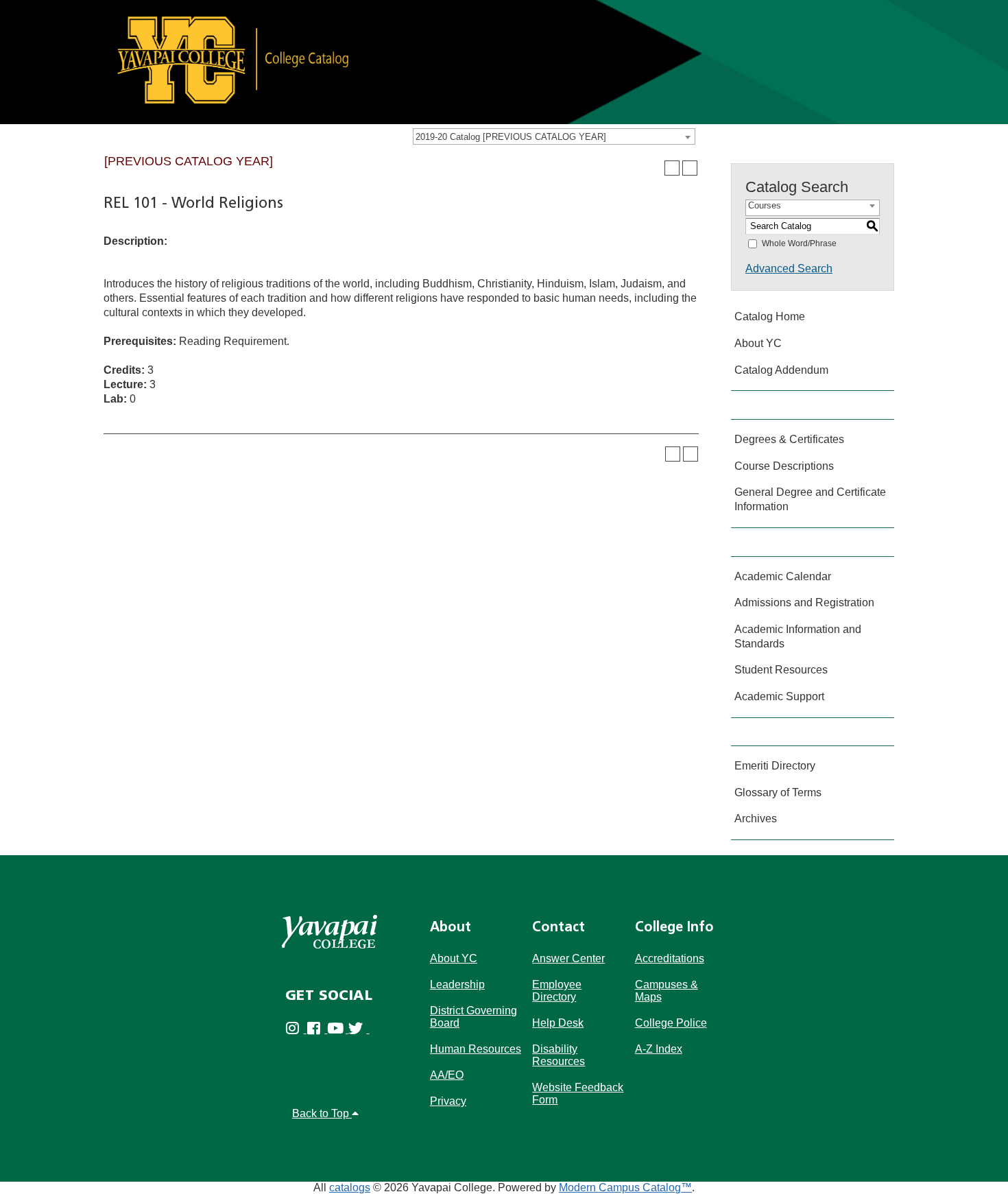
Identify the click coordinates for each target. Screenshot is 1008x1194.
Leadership (457, 984)
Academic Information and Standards (797, 636)
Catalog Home (769, 316)
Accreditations (669, 958)
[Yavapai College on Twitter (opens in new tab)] (359, 1029)
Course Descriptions (784, 466)
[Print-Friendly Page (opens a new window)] (672, 168)
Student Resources (781, 670)
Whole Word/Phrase (799, 243)
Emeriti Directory (774, 766)
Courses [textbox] (764, 205)
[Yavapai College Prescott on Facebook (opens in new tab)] (317, 1029)
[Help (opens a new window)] (689, 168)
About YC (758, 343)
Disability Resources (558, 1055)
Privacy (448, 1101)
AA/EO (447, 1075)
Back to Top (322, 1113)
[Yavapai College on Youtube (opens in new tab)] (337, 1029)
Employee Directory (556, 991)
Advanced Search (788, 268)
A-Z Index (658, 1049)
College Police (671, 1023)
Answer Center (568, 958)
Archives (755, 818)
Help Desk (558, 1023)
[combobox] (554, 136)
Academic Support (779, 696)
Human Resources (475, 1049)
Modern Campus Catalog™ (625, 1187)
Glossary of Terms (777, 792)
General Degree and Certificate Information (810, 499)
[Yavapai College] (329, 931)
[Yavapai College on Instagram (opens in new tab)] (296, 1029)
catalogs (349, 1187)
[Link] (504, 61)
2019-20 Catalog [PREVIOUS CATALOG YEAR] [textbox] (511, 137)
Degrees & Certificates (789, 439)
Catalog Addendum (781, 370)
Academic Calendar (782, 576)
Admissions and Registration (804, 602)
